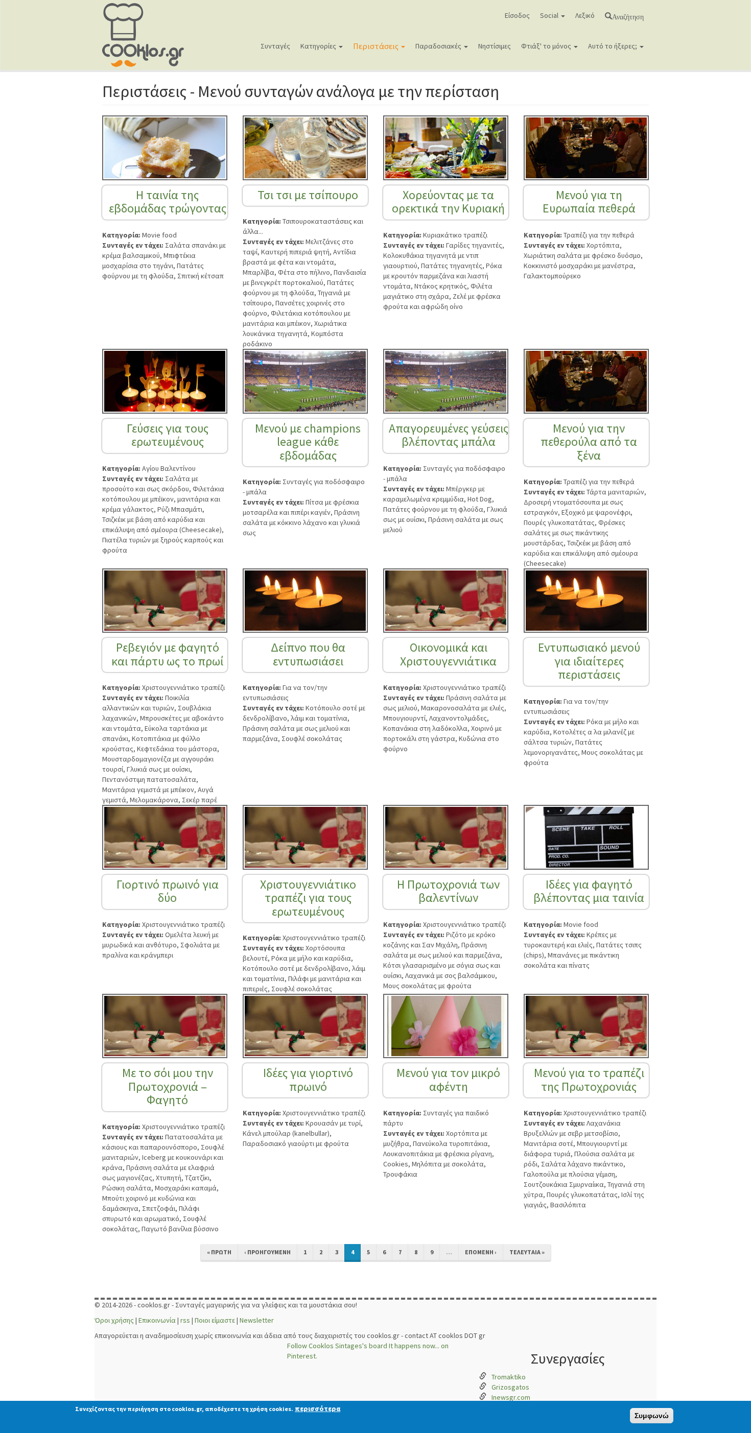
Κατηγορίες (319, 46)
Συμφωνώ (652, 1416)
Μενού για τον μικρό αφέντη (448, 1079)
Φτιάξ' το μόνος (547, 46)
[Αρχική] (147, 35)
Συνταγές (275, 46)
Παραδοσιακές (439, 46)
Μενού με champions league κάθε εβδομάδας (308, 441)
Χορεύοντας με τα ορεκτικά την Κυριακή (448, 201)
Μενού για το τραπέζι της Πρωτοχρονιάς (589, 1079)
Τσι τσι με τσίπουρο (307, 195)
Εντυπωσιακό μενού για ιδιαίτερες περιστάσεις (589, 660)
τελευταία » (527, 1252)
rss (185, 1320)
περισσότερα (317, 1408)
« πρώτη (219, 1252)
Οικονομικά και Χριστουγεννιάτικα (448, 653)
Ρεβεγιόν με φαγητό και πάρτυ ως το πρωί (167, 653)
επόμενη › (481, 1252)
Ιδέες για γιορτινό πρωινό (308, 1079)
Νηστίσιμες (494, 46)
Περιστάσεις (376, 46)
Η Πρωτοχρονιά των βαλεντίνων (448, 890)
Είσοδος (517, 15)
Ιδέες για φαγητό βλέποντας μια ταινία (588, 890)
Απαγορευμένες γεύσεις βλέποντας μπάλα (448, 434)
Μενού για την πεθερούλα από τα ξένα (589, 441)
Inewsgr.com (510, 1397)
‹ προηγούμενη (267, 1252)
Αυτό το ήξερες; (613, 46)
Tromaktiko (508, 1376)
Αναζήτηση (628, 16)
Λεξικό (585, 15)
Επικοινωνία (157, 1320)
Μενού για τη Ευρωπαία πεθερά (589, 201)
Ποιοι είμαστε (215, 1320)
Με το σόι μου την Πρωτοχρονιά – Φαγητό (167, 1086)
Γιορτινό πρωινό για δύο (167, 890)
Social (550, 15)
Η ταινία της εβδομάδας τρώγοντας (167, 201)
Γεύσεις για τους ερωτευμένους (167, 434)
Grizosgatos (510, 1387)
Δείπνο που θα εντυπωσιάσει (308, 653)
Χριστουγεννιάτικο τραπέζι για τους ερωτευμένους (308, 897)
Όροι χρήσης (114, 1320)
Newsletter (257, 1320)
